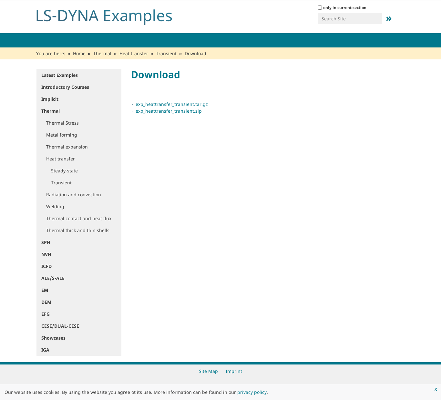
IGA (45, 350)
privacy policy (252, 392)
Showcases (53, 338)
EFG (45, 314)
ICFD (46, 266)
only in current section (344, 7)
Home (79, 53)
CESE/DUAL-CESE (60, 326)
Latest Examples (59, 75)
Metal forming (61, 135)
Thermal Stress (62, 123)
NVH (46, 254)
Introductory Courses (65, 87)
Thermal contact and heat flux (78, 218)
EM (44, 290)
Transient (166, 53)
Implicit (49, 99)
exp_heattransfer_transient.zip (169, 111)
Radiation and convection (73, 194)
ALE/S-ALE (53, 278)
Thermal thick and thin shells (77, 230)
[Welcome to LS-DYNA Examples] (113, 15)
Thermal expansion (67, 147)
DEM (46, 302)
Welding (55, 206)
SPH (45, 242)
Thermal (102, 53)
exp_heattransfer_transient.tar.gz (172, 104)
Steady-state (64, 171)
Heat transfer (133, 53)
